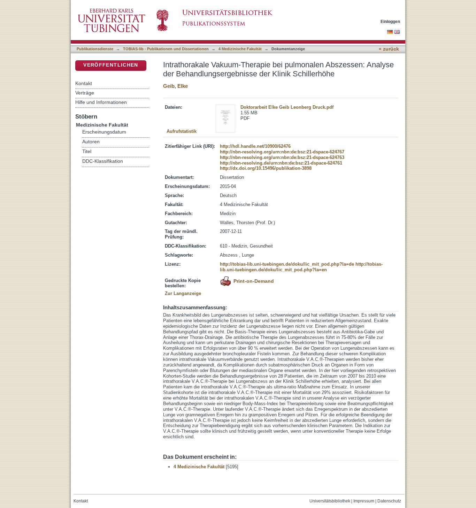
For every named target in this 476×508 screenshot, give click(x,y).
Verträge (84, 93)
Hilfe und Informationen (101, 102)
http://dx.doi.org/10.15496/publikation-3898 (266, 168)
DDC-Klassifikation (102, 161)
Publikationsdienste (95, 49)
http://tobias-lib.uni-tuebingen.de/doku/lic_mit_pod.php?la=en (301, 266)
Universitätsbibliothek (329, 501)
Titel (86, 151)
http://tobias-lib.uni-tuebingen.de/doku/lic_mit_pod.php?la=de (287, 264)
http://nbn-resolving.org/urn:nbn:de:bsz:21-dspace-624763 (282, 157)
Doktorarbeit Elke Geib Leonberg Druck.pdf (286, 107)
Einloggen (390, 21)
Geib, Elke (175, 86)
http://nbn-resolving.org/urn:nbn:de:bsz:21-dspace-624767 (282, 151)
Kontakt (83, 83)
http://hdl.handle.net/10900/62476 (255, 146)
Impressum (363, 501)
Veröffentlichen (110, 65)
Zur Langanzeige (183, 293)
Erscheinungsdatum (104, 132)
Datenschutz (389, 501)
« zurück (389, 49)
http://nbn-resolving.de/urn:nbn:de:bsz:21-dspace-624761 (281, 163)
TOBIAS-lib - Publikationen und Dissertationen (166, 49)
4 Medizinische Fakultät (240, 49)
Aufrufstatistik (182, 131)
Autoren (91, 141)
